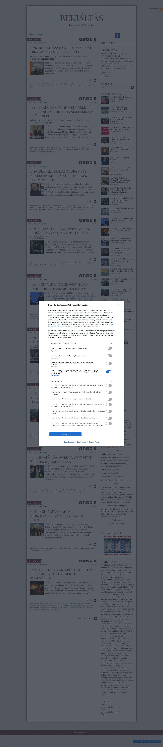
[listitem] (81, 343)
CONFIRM (65, 434)
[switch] (109, 348)
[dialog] (81, 373)
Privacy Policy (94, 442)
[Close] (120, 305)
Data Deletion (69, 442)
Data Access (81, 442)
